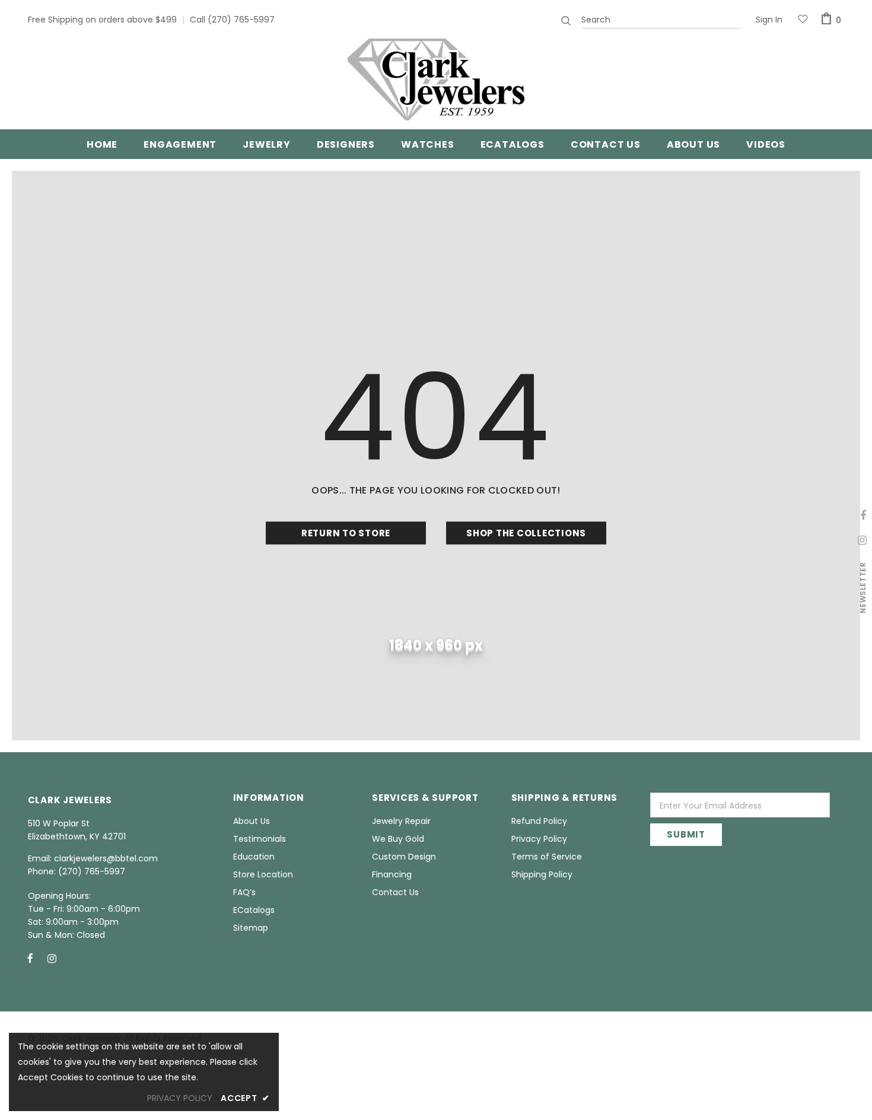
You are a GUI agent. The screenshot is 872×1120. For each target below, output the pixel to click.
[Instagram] (52, 958)
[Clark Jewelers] (436, 79)
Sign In (769, 20)
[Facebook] (30, 958)
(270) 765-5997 (241, 20)
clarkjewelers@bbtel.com (106, 858)
